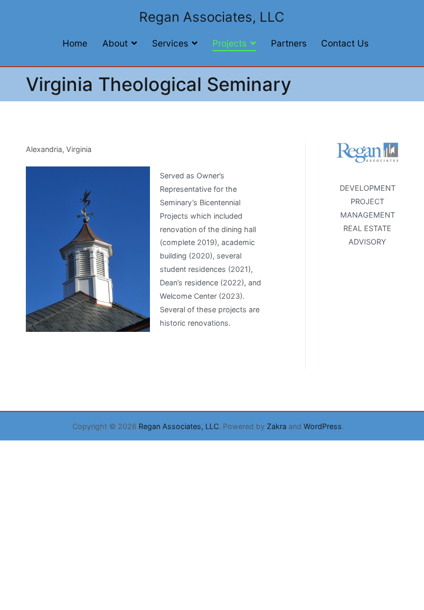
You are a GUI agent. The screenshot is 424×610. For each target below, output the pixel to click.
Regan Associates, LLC (211, 17)
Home (75, 43)
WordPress (323, 426)
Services (170, 43)
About (115, 43)
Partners (289, 43)
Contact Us (345, 43)
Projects (230, 43)
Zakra (276, 426)
